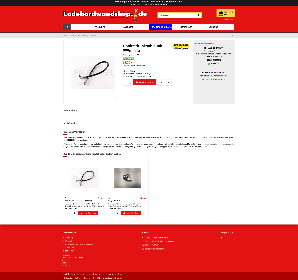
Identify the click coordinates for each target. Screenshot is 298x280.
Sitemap (65, 263)
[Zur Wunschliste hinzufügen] (160, 82)
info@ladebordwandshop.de (157, 4)
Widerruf (68, 241)
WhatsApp (215, 64)
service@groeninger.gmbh (156, 249)
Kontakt (65, 260)
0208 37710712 (151, 245)
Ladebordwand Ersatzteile (72, 258)
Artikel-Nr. (127, 55)
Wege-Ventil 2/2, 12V (117, 201)
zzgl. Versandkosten (139, 65)
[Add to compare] (168, 82)
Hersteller (66, 255)
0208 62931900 (69, 140)
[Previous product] (233, 35)
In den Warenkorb (146, 82)
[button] (100, 27)
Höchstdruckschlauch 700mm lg (78, 201)
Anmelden (66, 266)
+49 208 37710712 (213, 60)
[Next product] (234, 35)
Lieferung (69, 238)
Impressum (69, 251)
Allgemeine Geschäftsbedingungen (79, 244)
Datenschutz (70, 248)
